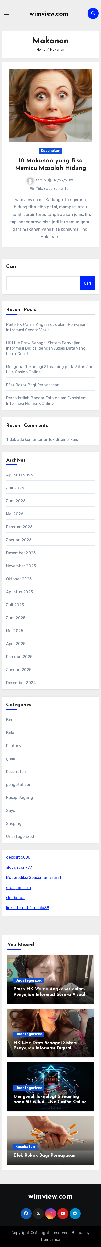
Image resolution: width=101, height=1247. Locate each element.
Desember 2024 (21, 682)
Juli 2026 (15, 488)
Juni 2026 (16, 501)
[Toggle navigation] (6, 13)
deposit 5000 (18, 857)
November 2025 (21, 566)
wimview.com (49, 14)
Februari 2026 (19, 527)
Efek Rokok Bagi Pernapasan (33, 385)
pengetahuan (19, 784)
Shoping (14, 823)
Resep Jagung (19, 797)
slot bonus (15, 897)
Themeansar (50, 1239)
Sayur (11, 810)
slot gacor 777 (19, 867)
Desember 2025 (21, 553)
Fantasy (13, 745)
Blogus (78, 1232)
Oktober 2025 (19, 579)
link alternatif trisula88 (27, 907)
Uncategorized (20, 836)
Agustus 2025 (19, 592)
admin (40, 180)
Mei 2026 (15, 514)
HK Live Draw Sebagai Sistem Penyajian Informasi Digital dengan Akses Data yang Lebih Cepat (46, 348)
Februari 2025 (19, 656)
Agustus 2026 (19, 475)
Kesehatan (50, 151)
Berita (12, 719)
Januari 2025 (18, 669)
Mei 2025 (14, 631)
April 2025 (15, 643)
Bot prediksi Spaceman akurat (33, 877)
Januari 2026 (19, 540)
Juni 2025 (15, 618)
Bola (10, 732)
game (11, 758)
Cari (11, 266)
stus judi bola (18, 887)
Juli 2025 (15, 605)
